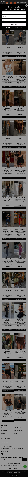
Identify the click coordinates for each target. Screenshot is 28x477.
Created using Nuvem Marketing (14, 28)
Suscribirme (14, 24)
